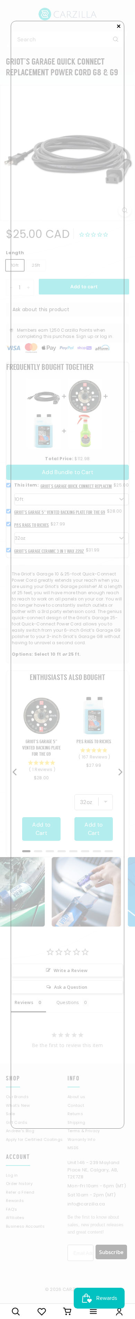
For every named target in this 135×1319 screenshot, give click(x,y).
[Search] (16, 1311)
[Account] (119, 1311)
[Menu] (93, 1311)
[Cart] (68, 1311)
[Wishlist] (42, 1311)
